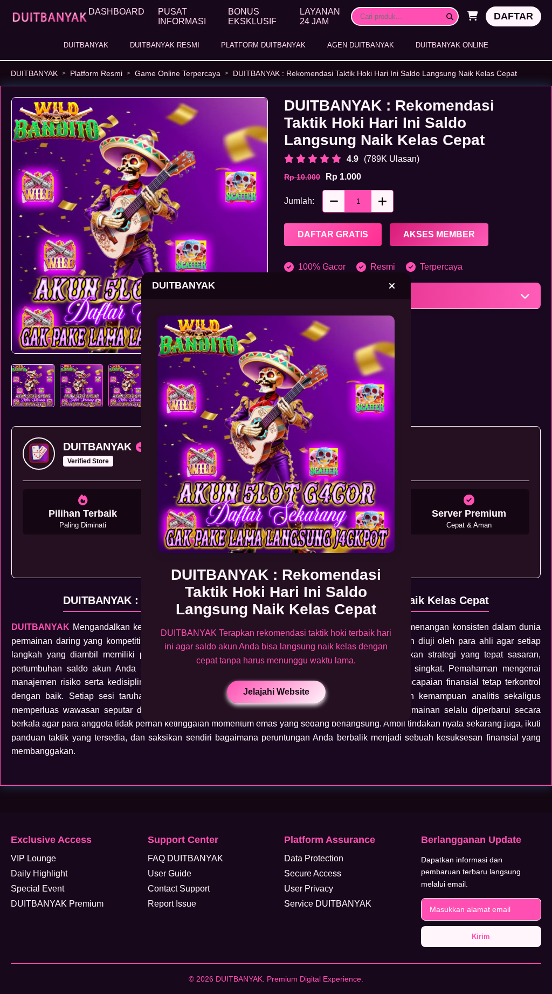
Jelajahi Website (276, 691)
